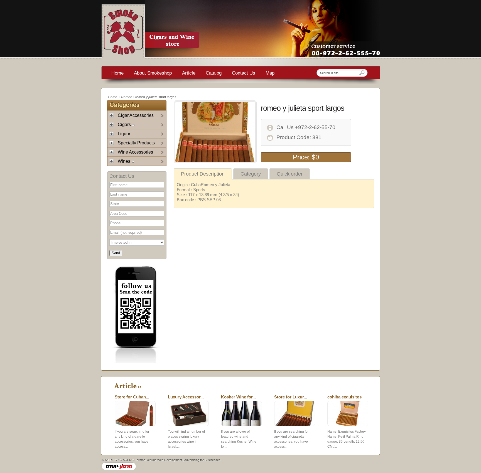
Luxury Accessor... (186, 397)
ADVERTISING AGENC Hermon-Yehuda (129, 460)
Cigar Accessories (136, 115)
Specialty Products (136, 143)
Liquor (124, 133)
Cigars (126, 124)
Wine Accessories (135, 152)
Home (117, 73)
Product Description (203, 174)
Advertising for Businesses (202, 460)
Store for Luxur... (290, 397)
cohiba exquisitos (344, 397)
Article (188, 73)
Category (250, 174)
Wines (126, 161)
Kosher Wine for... (238, 397)
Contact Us (243, 73)
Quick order (290, 174)
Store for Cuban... (132, 397)
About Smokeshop (153, 73)
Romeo (126, 97)
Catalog (214, 73)
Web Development (169, 460)
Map (270, 73)
